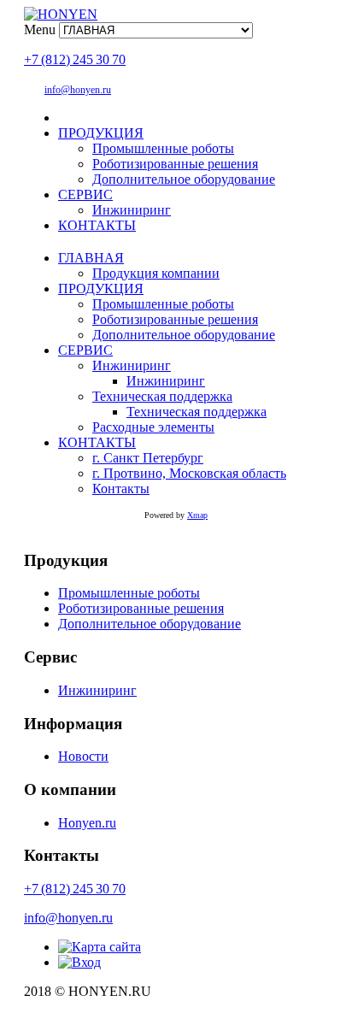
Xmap (197, 515)
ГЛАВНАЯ (91, 257)
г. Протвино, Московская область (189, 473)
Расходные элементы (153, 427)
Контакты (121, 488)
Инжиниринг (131, 210)
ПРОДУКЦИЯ (101, 133)
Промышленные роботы (163, 148)
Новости (83, 756)
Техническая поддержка (162, 396)
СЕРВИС (85, 194)
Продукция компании (156, 273)
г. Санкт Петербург (147, 458)
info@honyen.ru (77, 90)
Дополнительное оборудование (183, 179)
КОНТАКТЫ (97, 225)
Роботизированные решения (175, 163)
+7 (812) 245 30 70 (75, 59)
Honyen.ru (87, 823)
